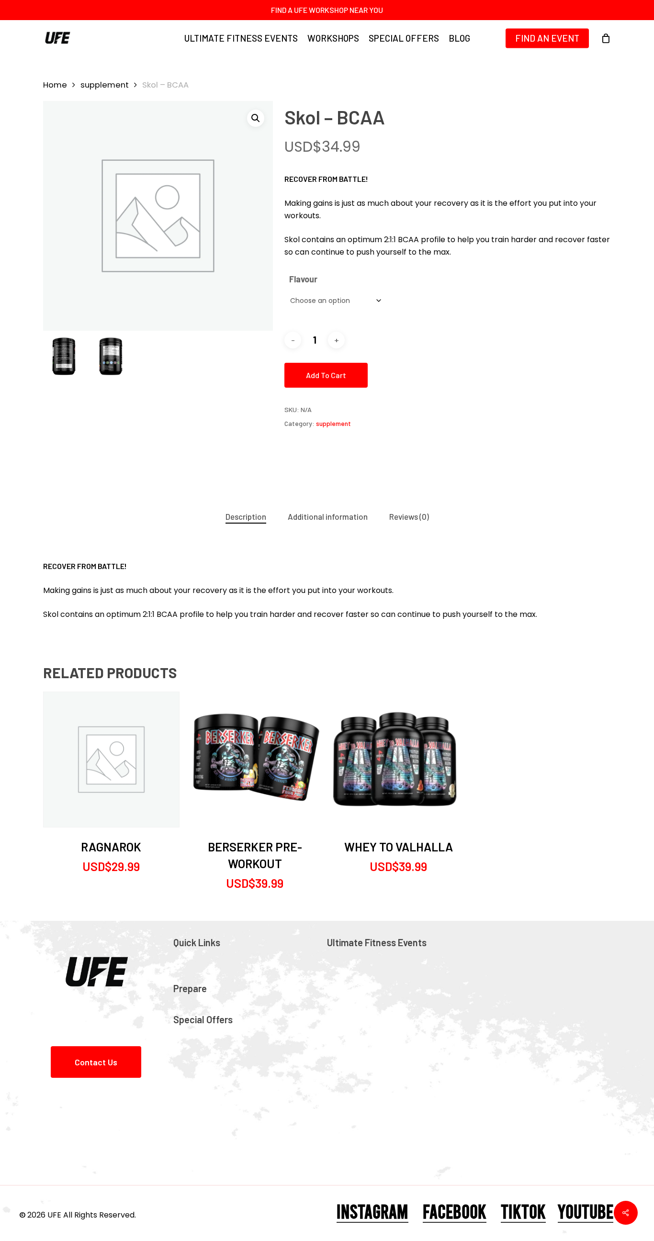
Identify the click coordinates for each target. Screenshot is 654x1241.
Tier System (360, 986)
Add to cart (326, 375)
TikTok (523, 1210)
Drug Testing (362, 1016)
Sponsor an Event (371, 1045)
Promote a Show (370, 1075)
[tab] (246, 516)
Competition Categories (386, 971)
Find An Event (209, 956)
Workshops (204, 1002)
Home (55, 84)
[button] (255, 118)
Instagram (372, 1210)
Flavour (303, 279)
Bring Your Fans (213, 1048)
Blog (191, 971)
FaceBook (454, 1210)
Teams (196, 1034)
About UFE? (358, 956)
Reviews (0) (409, 516)
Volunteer (355, 1060)
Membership (361, 1001)
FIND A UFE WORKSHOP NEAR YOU (327, 9)
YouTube (585, 1210)
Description (246, 516)
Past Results (360, 1031)
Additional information (328, 516)
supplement (104, 84)
